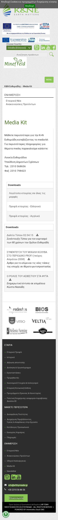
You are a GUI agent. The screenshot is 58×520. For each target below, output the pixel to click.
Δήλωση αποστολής (16, 362)
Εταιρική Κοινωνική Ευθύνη (19, 388)
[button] (6, 514)
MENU (50, 80)
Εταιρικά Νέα (13, 100)
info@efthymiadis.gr (18, 485)
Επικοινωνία (16, 498)
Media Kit (11, 466)
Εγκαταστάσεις (14, 373)
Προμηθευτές (13, 378)
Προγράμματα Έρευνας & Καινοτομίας (24, 393)
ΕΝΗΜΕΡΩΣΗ (12, 94)
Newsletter (11, 471)
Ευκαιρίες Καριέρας (16, 432)
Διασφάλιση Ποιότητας (17, 414)
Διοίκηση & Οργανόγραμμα (19, 367)
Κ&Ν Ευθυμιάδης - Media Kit (18, 86)
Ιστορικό (11, 357)
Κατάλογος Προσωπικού (18, 427)
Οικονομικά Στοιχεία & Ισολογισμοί (22, 383)
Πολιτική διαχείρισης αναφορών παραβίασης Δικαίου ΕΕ (27, 399)
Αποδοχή (29, 6)
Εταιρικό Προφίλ (14, 352)
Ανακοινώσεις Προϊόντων (21, 104)
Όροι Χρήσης (14, 505)
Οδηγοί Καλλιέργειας (16, 461)
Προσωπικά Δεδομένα (30, 505)
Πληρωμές (11, 437)
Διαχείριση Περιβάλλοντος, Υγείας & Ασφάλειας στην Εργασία (22, 420)
